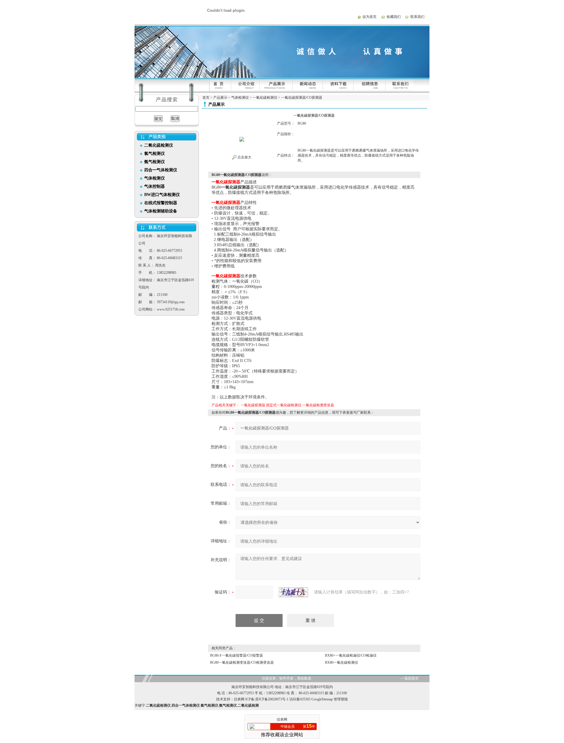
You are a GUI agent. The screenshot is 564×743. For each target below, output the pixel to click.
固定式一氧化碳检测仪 (283, 405)
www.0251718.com (170, 309)
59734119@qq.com (170, 302)
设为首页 (369, 17)
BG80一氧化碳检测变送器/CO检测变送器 (242, 662)
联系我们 (417, 17)
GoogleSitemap (322, 699)
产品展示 (220, 97)
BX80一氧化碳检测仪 (341, 662)
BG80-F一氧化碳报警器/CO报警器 (236, 655)
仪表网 (239, 699)
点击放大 (243, 157)
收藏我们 (394, 17)
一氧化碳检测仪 (265, 97)
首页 (205, 97)
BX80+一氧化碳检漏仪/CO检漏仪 (351, 655)
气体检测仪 (240, 97)
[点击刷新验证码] (293, 592)
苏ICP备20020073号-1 (271, 699)
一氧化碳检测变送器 (318, 405)
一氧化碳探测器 (253, 405)
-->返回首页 (409, 678)
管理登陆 (341, 699)
